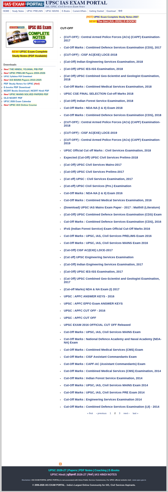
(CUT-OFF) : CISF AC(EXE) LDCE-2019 (90, 132)
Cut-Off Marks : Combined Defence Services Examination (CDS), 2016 (112, 221)
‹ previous (101, 413)
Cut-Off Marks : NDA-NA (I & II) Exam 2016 (93, 193)
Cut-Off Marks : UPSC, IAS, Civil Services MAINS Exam (102, 332)
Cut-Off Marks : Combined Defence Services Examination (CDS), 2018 (112, 115)
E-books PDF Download (17, 87)
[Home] (23, 6)
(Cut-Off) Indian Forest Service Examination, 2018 (98, 100)
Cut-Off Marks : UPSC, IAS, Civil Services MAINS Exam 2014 (106, 385)
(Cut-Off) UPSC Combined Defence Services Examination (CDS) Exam (113, 214)
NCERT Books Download (16, 91)
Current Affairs (79, 11)
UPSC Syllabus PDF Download (18, 76)
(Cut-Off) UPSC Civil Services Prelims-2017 (94, 171)
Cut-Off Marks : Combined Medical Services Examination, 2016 (108, 200)
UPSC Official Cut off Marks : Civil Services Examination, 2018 (107, 150)
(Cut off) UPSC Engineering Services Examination (99, 257)
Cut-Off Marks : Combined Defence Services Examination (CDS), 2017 (112, 47)
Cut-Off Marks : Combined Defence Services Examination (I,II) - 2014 (111, 406)
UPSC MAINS (52, 11)
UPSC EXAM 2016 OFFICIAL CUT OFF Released (97, 324)
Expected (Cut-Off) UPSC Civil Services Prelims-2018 (101, 157)
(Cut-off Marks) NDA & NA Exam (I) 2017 (91, 289)
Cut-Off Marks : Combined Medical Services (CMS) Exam (103, 349)
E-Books (66, 11)
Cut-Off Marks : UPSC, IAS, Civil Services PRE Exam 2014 (104, 392)
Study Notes (18, 11)
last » (135, 413)
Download (111, 11)
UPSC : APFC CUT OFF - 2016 (84, 310)
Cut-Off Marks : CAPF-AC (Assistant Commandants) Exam (104, 364)
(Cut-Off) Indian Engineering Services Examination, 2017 (103, 264)
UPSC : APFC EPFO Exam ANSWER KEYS (93, 303)
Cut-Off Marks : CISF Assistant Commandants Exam (100, 356)
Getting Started (96, 11)
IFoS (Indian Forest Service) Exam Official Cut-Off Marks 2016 (107, 228)
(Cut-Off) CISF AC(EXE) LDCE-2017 (88, 250)
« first (90, 413)
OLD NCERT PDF (13, 98)
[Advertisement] (112, 440)
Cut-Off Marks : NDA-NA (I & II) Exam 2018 (93, 108)
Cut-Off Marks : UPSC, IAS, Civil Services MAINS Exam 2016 (106, 243)
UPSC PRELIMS (35, 11)
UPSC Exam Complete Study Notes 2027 (116, 17)
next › (126, 413)
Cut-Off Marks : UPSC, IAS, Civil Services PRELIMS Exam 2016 (108, 236)
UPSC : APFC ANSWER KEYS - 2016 (89, 296)
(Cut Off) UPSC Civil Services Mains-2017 (93, 164)
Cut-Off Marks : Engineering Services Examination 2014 (103, 399)
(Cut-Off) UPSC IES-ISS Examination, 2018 (93, 69)
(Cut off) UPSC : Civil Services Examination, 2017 (98, 179)
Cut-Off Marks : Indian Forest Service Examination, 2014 (103, 378)
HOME (6, 11)
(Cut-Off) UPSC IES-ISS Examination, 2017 (93, 271)
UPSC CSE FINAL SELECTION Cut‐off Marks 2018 (98, 93)
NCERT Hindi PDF (40, 91)
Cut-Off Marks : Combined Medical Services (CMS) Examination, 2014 (112, 371)
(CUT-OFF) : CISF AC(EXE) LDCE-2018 (90, 54)
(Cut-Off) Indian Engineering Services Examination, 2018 (103, 61)
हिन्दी (120, 11)
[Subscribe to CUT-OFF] (60, 464)
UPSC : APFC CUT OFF (80, 317)
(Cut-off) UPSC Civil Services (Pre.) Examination (97, 186)
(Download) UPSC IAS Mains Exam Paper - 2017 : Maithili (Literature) (112, 207)
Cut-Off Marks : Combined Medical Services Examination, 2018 (108, 86)
